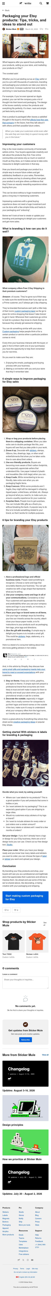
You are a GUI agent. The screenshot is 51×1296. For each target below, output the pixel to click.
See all (45, 923)
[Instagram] (28, 1259)
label (44, 856)
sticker (7, 859)
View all (45, 1054)
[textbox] (25, 482)
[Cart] (47, 3)
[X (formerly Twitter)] (23, 1259)
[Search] (40, 3)
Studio (9, 844)
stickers (33, 450)
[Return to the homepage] (21, 3)
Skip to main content (1, 1)
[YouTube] (32, 1259)
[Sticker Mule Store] (19, 1259)
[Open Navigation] (3, 3)
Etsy (37, 78)
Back (7, 10)
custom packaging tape (25, 311)
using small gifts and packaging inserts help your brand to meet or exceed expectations (24, 671)
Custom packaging (10, 331)
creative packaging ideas (24, 721)
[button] (25, 897)
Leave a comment (9, 974)
